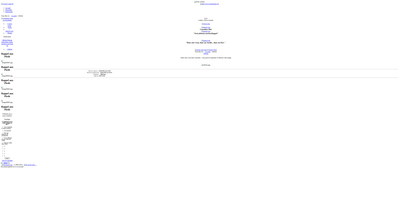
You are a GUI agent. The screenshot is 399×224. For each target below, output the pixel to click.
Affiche (9, 49)
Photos (10, 33)
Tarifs (10, 27)
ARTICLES (9, 31)
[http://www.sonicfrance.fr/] (209, 4)
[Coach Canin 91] (7, 4)
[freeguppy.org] (7, 165)
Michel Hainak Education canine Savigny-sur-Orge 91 (7, 43)
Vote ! (7, 158)
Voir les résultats (7, 160)
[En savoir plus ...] (30, 165)
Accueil (14, 16)
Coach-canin (9, 25)
